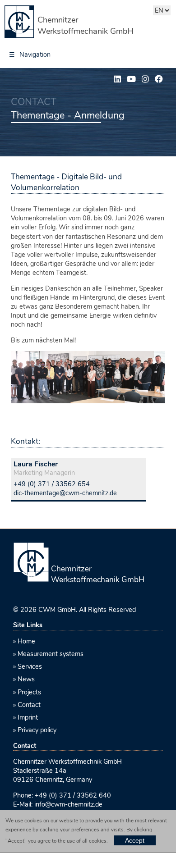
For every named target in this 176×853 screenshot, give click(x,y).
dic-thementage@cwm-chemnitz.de (65, 492)
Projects (29, 692)
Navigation (30, 54)
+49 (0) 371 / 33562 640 (73, 795)
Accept (134, 840)
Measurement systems (50, 653)
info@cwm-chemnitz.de (68, 804)
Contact (29, 704)
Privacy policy (37, 729)
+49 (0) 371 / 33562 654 (52, 483)
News (26, 679)
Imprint (28, 717)
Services (30, 666)
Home (26, 641)
